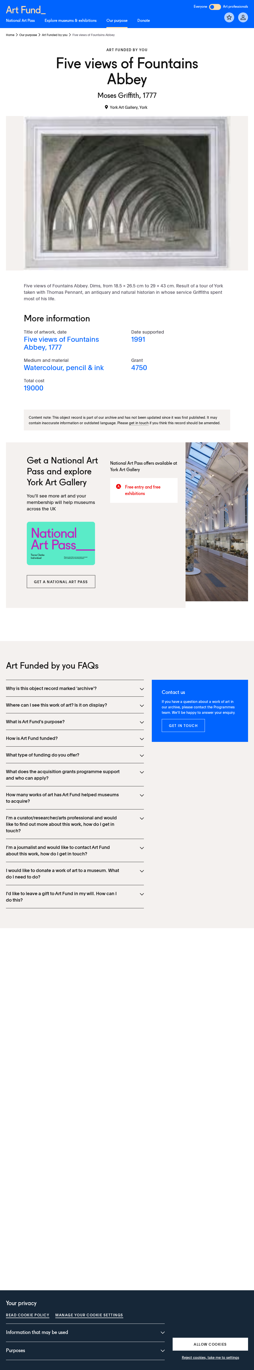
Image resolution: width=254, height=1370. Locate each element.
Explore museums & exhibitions (70, 21)
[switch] (215, 7)
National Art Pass (20, 21)
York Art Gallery (57, 483)
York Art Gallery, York (128, 107)
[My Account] (243, 17)
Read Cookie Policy (27, 1314)
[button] (61, 581)
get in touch (139, 422)
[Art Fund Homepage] (26, 9)
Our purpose (116, 21)
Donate (143, 21)
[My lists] (229, 17)
